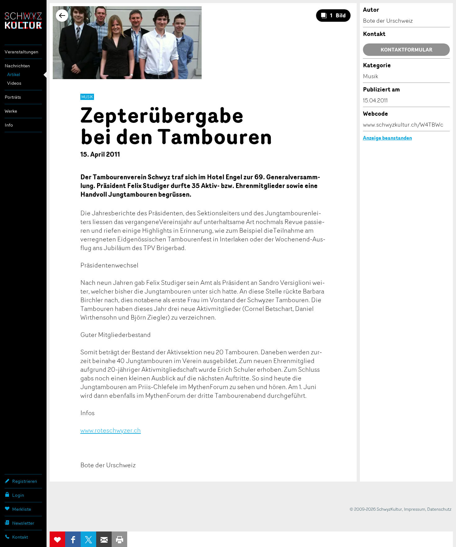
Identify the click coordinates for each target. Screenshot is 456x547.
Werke (11, 111)
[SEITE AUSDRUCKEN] (119, 539)
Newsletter (23, 523)
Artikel (13, 74)
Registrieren (24, 481)
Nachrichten (17, 65)
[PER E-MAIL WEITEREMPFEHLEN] (104, 539)
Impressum (414, 509)
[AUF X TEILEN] (88, 539)
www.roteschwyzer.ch (110, 430)
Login (18, 495)
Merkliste (21, 509)
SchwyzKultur (23, 21)
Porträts (13, 97)
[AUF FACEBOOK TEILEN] (73, 539)
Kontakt (20, 537)
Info (9, 125)
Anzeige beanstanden (387, 137)
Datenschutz (439, 509)
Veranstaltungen (21, 51)
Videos (14, 83)
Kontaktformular (406, 49)
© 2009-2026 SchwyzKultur (376, 509)
